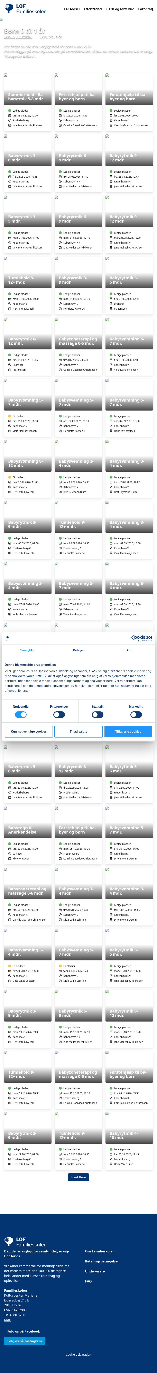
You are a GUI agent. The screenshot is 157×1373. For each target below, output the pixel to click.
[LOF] (34, 9)
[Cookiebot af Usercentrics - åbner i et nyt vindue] (134, 638)
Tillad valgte (78, 731)
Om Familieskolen (100, 1251)
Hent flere (78, 1177)
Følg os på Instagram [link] (24, 1341)
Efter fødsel (93, 9)
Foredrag (145, 9)
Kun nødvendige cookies (29, 731)
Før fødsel (72, 9)
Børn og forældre (120, 9)
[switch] (59, 714)
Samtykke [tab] (27, 650)
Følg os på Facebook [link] (23, 1331)
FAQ (88, 1281)
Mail (7, 1320)
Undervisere (95, 1271)
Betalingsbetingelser (102, 1261)
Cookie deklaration (78, 1354)
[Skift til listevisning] (150, 67)
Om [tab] (129, 650)
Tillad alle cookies (128, 731)
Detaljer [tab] (78, 650)
